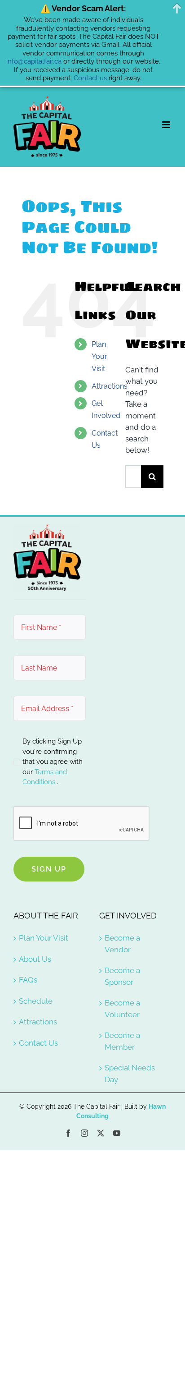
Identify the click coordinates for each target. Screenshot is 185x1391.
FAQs (28, 979)
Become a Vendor (122, 943)
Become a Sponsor (122, 976)
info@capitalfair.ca (34, 61)
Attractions (110, 386)
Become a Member (122, 1041)
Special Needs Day (130, 1073)
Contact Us (38, 1042)
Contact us (90, 78)
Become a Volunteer (122, 1008)
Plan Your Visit (99, 356)
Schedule (36, 1000)
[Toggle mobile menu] (167, 124)
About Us (35, 959)
